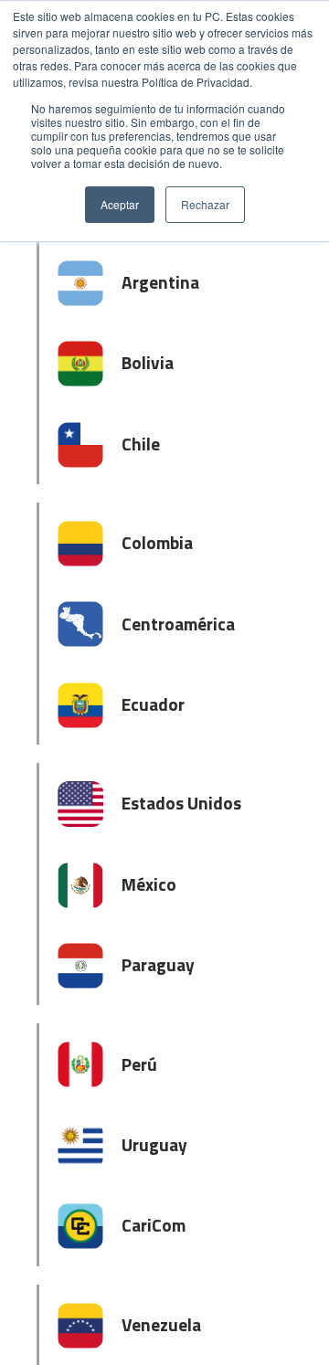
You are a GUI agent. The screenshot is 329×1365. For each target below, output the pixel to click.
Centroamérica (178, 623)
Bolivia (148, 362)
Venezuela (161, 1324)
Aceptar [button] (120, 204)
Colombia (157, 542)
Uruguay (154, 1144)
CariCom (154, 1225)
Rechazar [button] (205, 204)
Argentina (160, 282)
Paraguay (158, 964)
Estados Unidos (181, 802)
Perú (139, 1064)
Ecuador (153, 704)
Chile (141, 443)
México (149, 884)
